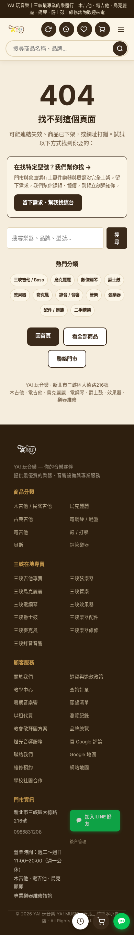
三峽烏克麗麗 (28, 591)
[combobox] (67, 48)
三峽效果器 (82, 604)
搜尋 (116, 238)
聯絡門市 (67, 358)
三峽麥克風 (26, 630)
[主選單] (121, 29)
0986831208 (28, 832)
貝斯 (18, 545)
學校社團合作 (28, 780)
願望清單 (79, 702)
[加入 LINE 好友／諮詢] (121, 921)
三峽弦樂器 (82, 578)
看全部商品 (85, 336)
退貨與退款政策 (86, 676)
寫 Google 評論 (86, 741)
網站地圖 (79, 767)
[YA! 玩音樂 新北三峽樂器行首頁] (16, 29)
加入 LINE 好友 (98, 820)
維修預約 (23, 767)
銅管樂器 (79, 545)
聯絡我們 (23, 754)
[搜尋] (120, 48)
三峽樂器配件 (84, 617)
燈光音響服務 (28, 741)
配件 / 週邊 (54, 310)
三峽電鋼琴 (26, 604)
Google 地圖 (83, 754)
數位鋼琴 (89, 279)
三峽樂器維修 (84, 630)
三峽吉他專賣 (28, 578)
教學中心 (23, 689)
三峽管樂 (79, 591)
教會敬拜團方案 (30, 728)
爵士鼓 (114, 279)
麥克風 (42, 295)
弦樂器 (114, 295)
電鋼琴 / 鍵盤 (84, 519)
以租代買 (23, 715)
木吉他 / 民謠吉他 (33, 506)
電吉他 (21, 532)
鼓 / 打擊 (79, 532)
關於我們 (23, 676)
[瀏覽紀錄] (66, 29)
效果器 (20, 295)
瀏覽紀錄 (79, 715)
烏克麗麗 (62, 279)
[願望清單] (84, 29)
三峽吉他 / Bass (29, 279)
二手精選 (82, 310)
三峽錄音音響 (28, 643)
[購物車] (102, 29)
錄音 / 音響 (69, 295)
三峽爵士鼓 (26, 617)
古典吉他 (23, 519)
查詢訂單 (79, 689)
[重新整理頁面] (48, 29)
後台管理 (78, 841)
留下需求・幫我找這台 (48, 202)
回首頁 (43, 335)
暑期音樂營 (26, 702)
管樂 (94, 295)
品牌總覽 (79, 728)
